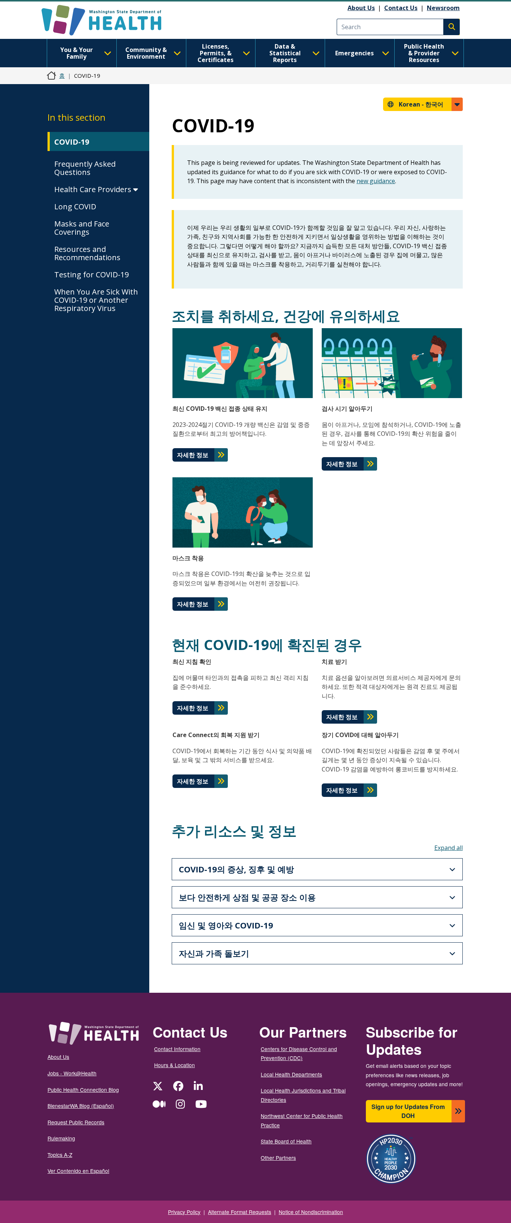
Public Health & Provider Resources (424, 53)
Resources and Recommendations (87, 253)
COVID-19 (71, 142)
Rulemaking (61, 1138)
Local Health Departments (291, 1074)
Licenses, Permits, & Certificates (215, 53)
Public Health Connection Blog (83, 1089)
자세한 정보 (192, 455)
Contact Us (400, 8)
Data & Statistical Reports (285, 53)
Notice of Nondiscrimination (311, 1212)
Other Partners (278, 1157)
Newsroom (443, 8)
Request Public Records (76, 1122)
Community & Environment (146, 53)
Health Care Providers (93, 189)
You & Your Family (76, 53)
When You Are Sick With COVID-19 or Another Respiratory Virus (96, 300)
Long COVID (75, 206)
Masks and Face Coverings (81, 228)
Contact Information (177, 1049)
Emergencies (354, 53)
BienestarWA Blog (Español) (81, 1105)
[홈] (108, 20)
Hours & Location (174, 1065)
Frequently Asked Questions (85, 168)
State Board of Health (286, 1141)
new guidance (376, 181)
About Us (361, 8)
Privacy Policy (184, 1212)
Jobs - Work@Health (72, 1073)
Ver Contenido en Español (78, 1170)
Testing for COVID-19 (91, 274)
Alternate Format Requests (239, 1212)
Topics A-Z (60, 1154)
